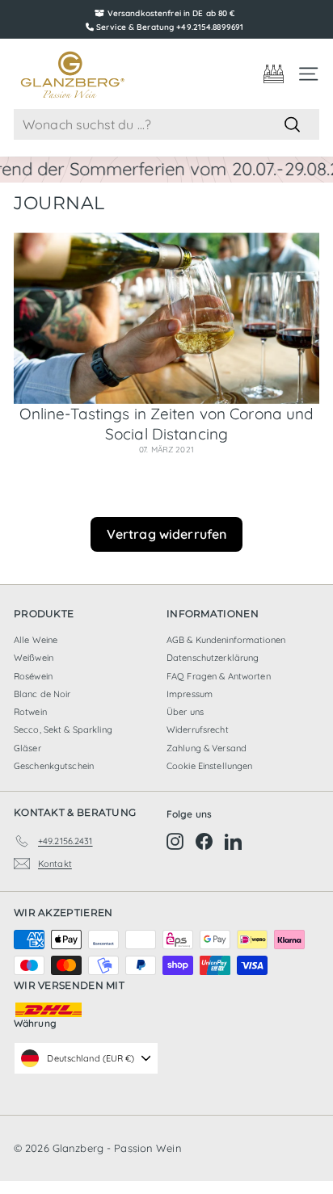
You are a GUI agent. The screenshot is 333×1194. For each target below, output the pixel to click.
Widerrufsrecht (197, 729)
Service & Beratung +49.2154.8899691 (169, 27)
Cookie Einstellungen (209, 765)
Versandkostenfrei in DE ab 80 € (171, 13)
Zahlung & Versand (206, 748)
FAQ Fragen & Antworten (218, 676)
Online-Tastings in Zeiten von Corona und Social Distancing (166, 424)
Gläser (27, 748)
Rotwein (30, 711)
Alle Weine (35, 639)
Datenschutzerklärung (212, 657)
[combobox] (166, 125)
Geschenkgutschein (54, 765)
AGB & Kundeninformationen (225, 639)
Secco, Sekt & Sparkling (63, 729)
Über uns (185, 711)
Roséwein (33, 676)
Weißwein (33, 657)
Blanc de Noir (42, 694)
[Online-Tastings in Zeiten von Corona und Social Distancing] (166, 319)
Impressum (189, 694)
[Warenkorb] (274, 74)
